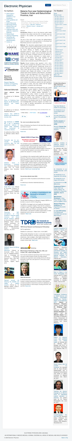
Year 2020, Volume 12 (59, 18)
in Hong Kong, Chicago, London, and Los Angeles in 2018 (60, 199)
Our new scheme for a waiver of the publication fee (60, 117)
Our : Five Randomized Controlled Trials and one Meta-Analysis (60, 213)
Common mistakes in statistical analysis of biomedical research (60, 144)
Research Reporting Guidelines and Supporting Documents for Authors (11, 83)
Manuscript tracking (11, 24)
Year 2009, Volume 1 (59, 73)
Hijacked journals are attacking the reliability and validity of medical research (11, 282)
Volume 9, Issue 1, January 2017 (35, 26)
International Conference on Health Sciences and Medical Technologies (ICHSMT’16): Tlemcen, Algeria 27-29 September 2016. (60, 298)
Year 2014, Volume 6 (59, 62)
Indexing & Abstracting (12, 35)
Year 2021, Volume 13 (59, 16)
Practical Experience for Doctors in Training (60, 229)
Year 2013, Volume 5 (59, 67)
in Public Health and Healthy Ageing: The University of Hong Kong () (60, 190)
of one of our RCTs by (59, 122)
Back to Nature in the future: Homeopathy (60, 272)
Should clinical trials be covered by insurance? (60, 365)
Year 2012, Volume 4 (59, 68)
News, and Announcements (58, 75)
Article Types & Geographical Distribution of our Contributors (10, 16)
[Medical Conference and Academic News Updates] (60, 93)
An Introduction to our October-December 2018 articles (60, 170)
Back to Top (65, 437)
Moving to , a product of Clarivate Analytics (60, 128)
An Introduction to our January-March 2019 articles (59, 111)
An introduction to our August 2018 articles (59, 179)
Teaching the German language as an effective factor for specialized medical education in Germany (60, 394)
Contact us (9, 42)
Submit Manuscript (11, 23)
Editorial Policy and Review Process (11, 27)
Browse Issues (57, 15)
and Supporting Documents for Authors (60, 206)
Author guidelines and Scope (11, 20)
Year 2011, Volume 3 (59, 70)
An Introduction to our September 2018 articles (60, 175)
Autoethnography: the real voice (60, 415)
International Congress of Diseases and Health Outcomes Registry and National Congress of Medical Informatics (60, 254)
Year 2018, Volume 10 (59, 21)
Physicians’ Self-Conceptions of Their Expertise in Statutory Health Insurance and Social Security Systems (11, 215)
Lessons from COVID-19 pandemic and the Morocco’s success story (11, 115)
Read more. (23, 131)
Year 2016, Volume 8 (59, 63)
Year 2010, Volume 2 (59, 71)
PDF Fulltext (33, 112)
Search (48, 5)
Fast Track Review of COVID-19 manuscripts (60, 106)
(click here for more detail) (59, 87)
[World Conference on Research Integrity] (60, 160)
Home (55, 13)
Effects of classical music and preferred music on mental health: (60, 339)
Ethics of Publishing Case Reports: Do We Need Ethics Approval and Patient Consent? (11, 102)
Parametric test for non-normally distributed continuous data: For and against (11, 142)
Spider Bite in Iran (9, 187)
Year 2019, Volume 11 (59, 19)
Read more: (28, 214)
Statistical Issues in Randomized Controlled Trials (11, 164)
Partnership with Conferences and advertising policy (10, 38)
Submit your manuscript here (32, 169)
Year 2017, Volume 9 (35, 24)
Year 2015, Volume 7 (59, 65)
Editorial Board (10, 34)
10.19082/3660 (43, 112)
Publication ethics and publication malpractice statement (12, 30)
